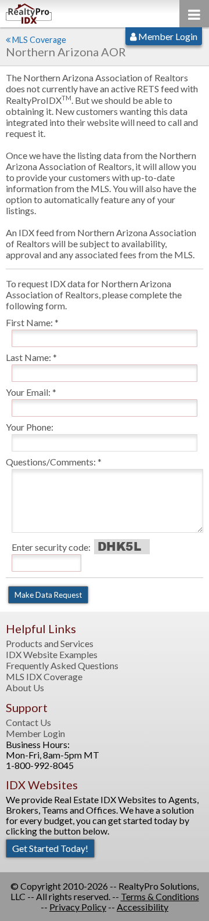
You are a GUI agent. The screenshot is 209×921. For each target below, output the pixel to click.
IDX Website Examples (52, 654)
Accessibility (142, 906)
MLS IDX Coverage (44, 676)
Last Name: (28, 357)
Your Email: (28, 392)
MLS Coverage (39, 40)
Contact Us (28, 722)
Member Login (166, 36)
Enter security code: (51, 546)
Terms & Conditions (160, 896)
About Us (25, 687)
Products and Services (49, 643)
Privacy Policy (77, 906)
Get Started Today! (50, 848)
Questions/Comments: (51, 461)
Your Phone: (29, 426)
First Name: (29, 322)
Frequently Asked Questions (62, 665)
